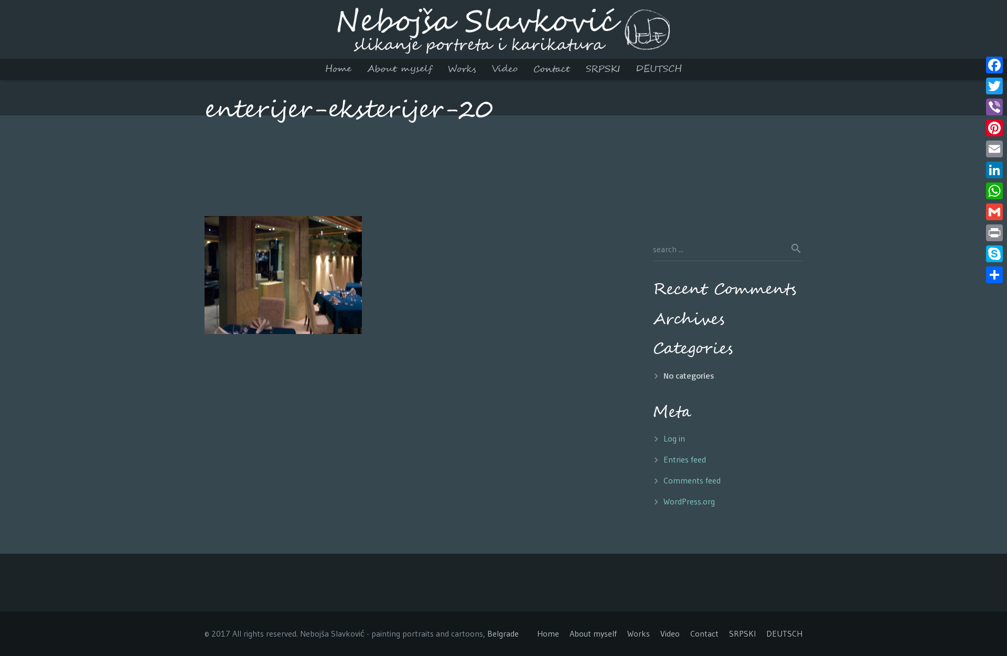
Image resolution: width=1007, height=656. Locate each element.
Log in (674, 438)
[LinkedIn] (994, 169)
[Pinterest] (994, 127)
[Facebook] (994, 65)
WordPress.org (689, 501)
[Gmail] (994, 211)
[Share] (994, 274)
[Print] (994, 232)
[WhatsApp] (994, 190)
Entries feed (684, 459)
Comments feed (692, 480)
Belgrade (503, 633)
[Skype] (994, 253)
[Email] (994, 148)
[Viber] (994, 106)
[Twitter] (994, 86)
